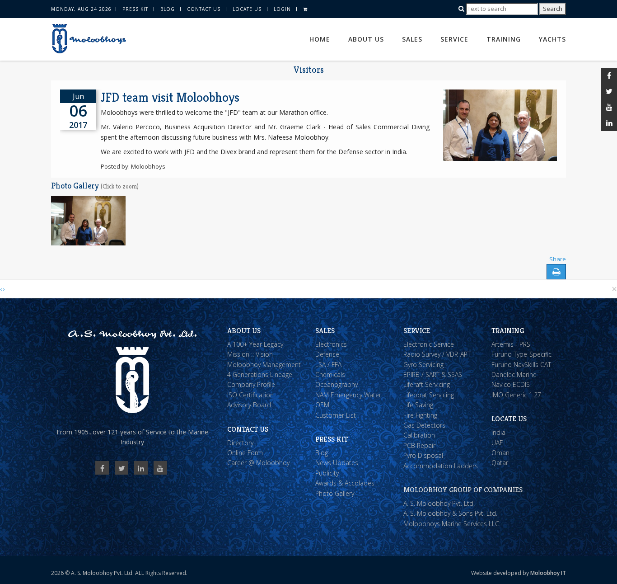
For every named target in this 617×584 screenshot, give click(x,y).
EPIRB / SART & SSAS (432, 374)
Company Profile (251, 384)
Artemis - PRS (510, 344)
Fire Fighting (420, 415)
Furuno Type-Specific (521, 354)
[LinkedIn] (609, 123)
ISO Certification (250, 395)
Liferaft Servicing (426, 384)
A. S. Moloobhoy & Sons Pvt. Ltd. (450, 513)
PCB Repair (419, 445)
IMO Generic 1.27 (516, 395)
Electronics (331, 344)
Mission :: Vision (250, 354)
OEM (322, 404)
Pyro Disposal (423, 455)
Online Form (245, 452)
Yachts (552, 39)
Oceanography (336, 384)
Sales (412, 39)
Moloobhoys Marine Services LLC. (451, 523)
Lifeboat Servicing (428, 395)
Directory (240, 442)
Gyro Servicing (423, 364)
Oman (500, 452)
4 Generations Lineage (259, 374)
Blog (167, 9)
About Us (366, 39)
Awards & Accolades (344, 483)
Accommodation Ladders (440, 466)
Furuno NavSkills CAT (521, 364)
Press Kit (135, 9)
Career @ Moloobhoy (258, 462)
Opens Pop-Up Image (79, 204)
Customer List (335, 415)
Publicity (327, 473)
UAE (497, 442)
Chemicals (330, 374)
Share (557, 259)
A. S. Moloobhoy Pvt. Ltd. (439, 503)
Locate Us (247, 9)
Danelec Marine (514, 374)
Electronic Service (428, 344)
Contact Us (203, 9)
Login (282, 9)
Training (503, 39)
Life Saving (418, 404)
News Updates (336, 462)
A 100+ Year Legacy (255, 344)
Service (454, 39)
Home (319, 39)
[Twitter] (609, 91)
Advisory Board (249, 404)
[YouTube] (609, 107)
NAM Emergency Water (348, 395)
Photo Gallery (334, 493)
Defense (327, 354)
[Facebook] (609, 76)
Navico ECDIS (510, 384)
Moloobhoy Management (264, 364)
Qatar (499, 462)
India (498, 432)
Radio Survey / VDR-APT (437, 354)
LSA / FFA (328, 364)
